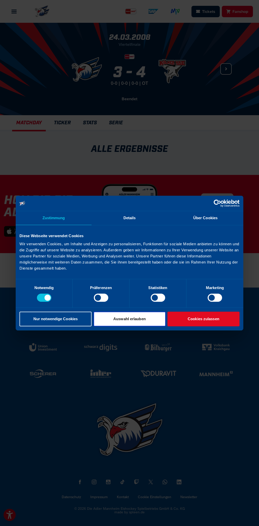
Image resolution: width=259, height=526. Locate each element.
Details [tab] (129, 218)
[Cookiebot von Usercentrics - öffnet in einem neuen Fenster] (217, 203)
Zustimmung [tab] (53, 218)
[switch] (101, 298)
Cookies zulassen (203, 319)
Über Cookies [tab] (205, 218)
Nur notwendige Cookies (55, 319)
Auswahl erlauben (129, 319)
